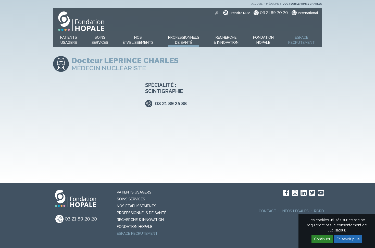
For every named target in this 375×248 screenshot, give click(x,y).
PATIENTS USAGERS (134, 192)
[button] (68, 40)
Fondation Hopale (134, 227)
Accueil (256, 3)
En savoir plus (347, 239)
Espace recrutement (137, 233)
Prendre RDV (240, 13)
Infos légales (295, 211)
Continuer (322, 239)
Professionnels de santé (141, 213)
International (308, 13)
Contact (267, 211)
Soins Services (131, 199)
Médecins (272, 3)
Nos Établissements (136, 206)
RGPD (319, 211)
